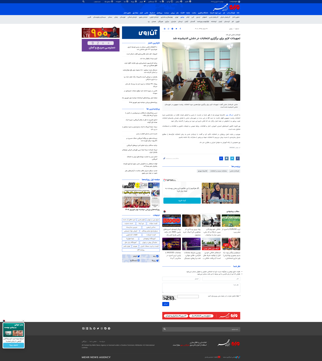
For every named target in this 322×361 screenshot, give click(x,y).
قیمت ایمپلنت (151, 235)
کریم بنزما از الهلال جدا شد (148, 58)
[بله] (105, 328)
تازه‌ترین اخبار (154, 43)
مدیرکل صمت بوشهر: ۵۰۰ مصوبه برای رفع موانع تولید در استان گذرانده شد (140, 71)
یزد (149, 21)
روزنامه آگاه (141, 250)
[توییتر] (98, 328)
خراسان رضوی (143, 17)
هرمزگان (160, 21)
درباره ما (102, 341)
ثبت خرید (182, 200)
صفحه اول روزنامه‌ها (151, 179)
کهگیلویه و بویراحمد (203, 21)
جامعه (188, 13)
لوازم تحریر (141, 219)
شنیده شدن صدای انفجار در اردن (146, 134)
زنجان (116, 17)
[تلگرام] (109, 328)
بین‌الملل (159, 13)
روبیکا (133, 2)
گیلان (186, 21)
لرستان (180, 21)
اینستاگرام (151, 2)
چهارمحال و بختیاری (167, 17)
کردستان (227, 21)
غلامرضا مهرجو (202, 171)
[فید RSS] (90, 328)
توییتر (141, 2)
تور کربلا (141, 223)
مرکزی (167, 21)
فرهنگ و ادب (231, 13)
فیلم (141, 13)
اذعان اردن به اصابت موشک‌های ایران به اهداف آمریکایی (142, 158)
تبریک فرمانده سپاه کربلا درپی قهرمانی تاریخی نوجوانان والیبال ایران (139, 151)
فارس (89, 17)
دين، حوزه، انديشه (215, 13)
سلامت (194, 13)
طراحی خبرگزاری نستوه (229, 357)
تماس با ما (93, 341)
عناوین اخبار (235, 17)
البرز (192, 17)
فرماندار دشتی (234, 171)
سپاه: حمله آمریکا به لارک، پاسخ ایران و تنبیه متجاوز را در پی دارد (139, 128)
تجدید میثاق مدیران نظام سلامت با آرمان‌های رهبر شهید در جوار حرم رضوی (141, 172)
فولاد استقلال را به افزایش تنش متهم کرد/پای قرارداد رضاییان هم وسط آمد (140, 165)
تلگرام (187, 2)
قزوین (237, 21)
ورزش (172, 13)
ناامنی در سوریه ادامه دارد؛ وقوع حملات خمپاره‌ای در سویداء (140, 92)
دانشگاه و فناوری (203, 13)
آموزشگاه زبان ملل (130, 242)
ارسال (166, 304)
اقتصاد (182, 13)
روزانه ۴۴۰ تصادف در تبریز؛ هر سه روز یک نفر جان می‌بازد (141, 85)
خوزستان (123, 17)
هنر (224, 13)
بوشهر (182, 17)
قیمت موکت (153, 223)
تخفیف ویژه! (13, 345)
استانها (237, 29)
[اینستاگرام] (101, 328)
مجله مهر (135, 13)
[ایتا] (83, 328)
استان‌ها (152, 13)
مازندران (173, 21)
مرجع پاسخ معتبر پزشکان (150, 231)
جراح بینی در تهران (153, 219)
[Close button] (23, 321)
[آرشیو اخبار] (87, 328)
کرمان (220, 21)
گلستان (192, 21)
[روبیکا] (94, 328)
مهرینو (135, 246)
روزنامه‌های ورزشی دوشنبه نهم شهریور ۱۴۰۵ (143, 102)
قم (233, 21)
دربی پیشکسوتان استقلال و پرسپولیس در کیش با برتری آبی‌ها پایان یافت (141, 114)
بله (161, 2)
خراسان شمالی (132, 17)
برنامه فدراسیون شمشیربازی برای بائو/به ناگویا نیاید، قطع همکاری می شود (140, 64)
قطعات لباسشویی (131, 235)
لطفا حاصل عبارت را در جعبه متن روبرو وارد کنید (224, 296)
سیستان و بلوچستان (99, 17)
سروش (178, 2)
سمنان (110, 17)
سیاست (166, 13)
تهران (176, 17)
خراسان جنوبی (154, 17)
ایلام (187, 17)
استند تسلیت (129, 223)
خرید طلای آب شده (129, 219)
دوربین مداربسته (131, 227)
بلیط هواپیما (130, 238)
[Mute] (207, 201)
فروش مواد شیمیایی (130, 231)
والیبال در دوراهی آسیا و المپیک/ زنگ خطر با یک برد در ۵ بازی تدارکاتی (140, 78)
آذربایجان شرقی (225, 17)
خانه (238, 13)
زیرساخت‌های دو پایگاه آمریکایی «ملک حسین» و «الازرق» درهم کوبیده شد (141, 139)
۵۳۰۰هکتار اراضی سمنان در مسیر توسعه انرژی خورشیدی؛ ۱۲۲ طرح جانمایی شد (142, 48)
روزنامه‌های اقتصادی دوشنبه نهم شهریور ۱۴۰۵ (142, 209)
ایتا (125, 2)
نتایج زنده (118, 2)
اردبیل (198, 17)
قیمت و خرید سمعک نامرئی (149, 246)
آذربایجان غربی (213, 17)
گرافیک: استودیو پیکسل (211, 357)
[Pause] (204, 201)
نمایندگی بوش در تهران (149, 242)
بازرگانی (84, 341)
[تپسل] (164, 180)
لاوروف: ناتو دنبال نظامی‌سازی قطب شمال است (142, 54)
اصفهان (204, 17)
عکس (146, 13)
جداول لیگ (107, 2)
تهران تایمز (126, 246)
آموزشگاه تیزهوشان (149, 238)
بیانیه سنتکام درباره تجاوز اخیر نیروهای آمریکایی (142, 145)
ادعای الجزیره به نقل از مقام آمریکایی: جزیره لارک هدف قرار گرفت (141, 121)
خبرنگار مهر (229, 115)
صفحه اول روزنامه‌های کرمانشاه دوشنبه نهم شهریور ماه (139, 98)
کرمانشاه (213, 21)
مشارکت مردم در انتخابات (218, 171)
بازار (177, 13)
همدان (154, 21)
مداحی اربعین (150, 227)
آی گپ (169, 2)
